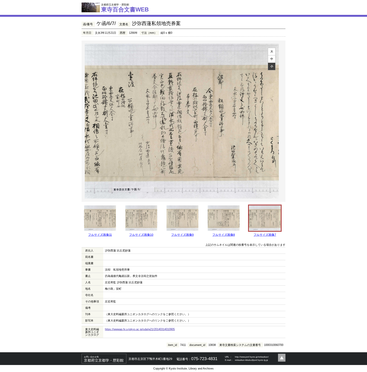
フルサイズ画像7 (265, 234)
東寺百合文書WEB (125, 8)
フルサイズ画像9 (182, 234)
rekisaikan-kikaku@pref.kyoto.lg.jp (251, 360)
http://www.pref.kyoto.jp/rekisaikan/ (252, 357)
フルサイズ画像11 (100, 234)
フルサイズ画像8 (223, 234)
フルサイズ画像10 (141, 234)
